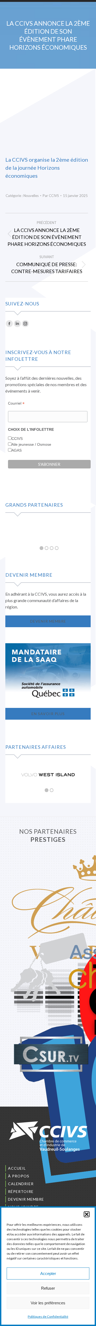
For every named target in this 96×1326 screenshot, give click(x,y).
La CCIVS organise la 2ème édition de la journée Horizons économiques (46, 167)
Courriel (16, 403)
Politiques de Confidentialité (48, 1317)
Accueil (17, 1168)
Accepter (48, 1273)
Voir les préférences (48, 1303)
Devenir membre (26, 1199)
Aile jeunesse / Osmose (31, 444)
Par (51, 195)
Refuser (48, 1288)
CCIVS (17, 438)
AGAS (16, 450)
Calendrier (21, 1183)
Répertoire (21, 1191)
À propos (18, 1176)
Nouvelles (31, 195)
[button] (86, 1214)
